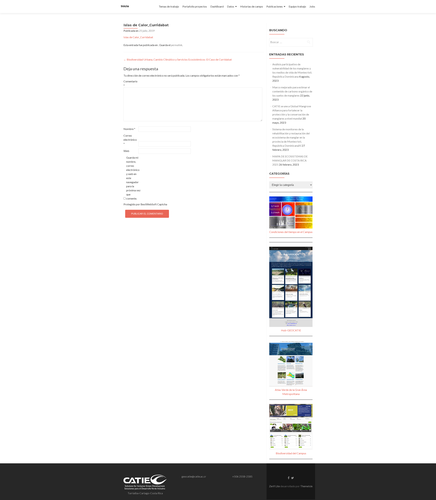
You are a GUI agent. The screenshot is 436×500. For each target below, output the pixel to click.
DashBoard (217, 6)
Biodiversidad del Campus (291, 453)
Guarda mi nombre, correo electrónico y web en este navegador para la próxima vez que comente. (133, 178)
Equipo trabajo (297, 6)
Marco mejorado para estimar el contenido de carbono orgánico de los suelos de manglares (292, 91)
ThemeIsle (306, 486)
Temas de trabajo (169, 6)
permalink (176, 45)
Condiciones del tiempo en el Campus (291, 231)
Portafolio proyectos (194, 6)
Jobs (312, 6)
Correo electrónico (130, 139)
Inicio (125, 6)
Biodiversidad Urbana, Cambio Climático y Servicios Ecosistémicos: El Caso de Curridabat (177, 59)
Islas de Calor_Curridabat (138, 37)
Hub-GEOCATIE (291, 330)
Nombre (129, 128)
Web (126, 150)
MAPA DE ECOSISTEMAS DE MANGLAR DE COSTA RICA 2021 (290, 160)
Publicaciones (274, 6)
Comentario (130, 83)
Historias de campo (251, 6)
